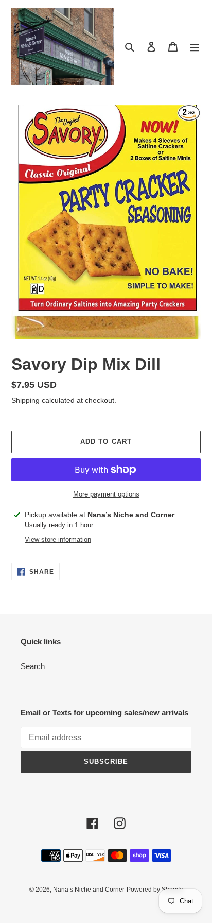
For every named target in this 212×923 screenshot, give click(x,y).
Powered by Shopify (155, 889)
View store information (58, 539)
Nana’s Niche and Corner (89, 889)
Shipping (25, 400)
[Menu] (194, 47)
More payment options (106, 494)
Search (33, 666)
